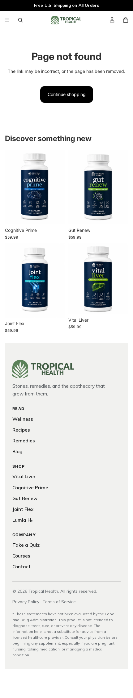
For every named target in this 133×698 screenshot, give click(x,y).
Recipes (21, 430)
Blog (17, 451)
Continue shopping (67, 94)
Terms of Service (59, 601)
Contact (21, 567)
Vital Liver (24, 476)
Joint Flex (22, 509)
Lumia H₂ (22, 520)
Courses (21, 556)
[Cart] (125, 20)
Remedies (23, 441)
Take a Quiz (26, 545)
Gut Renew (24, 498)
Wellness (22, 419)
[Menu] (7, 20)
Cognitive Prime (30, 488)
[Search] (20, 20)
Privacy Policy (25, 601)
